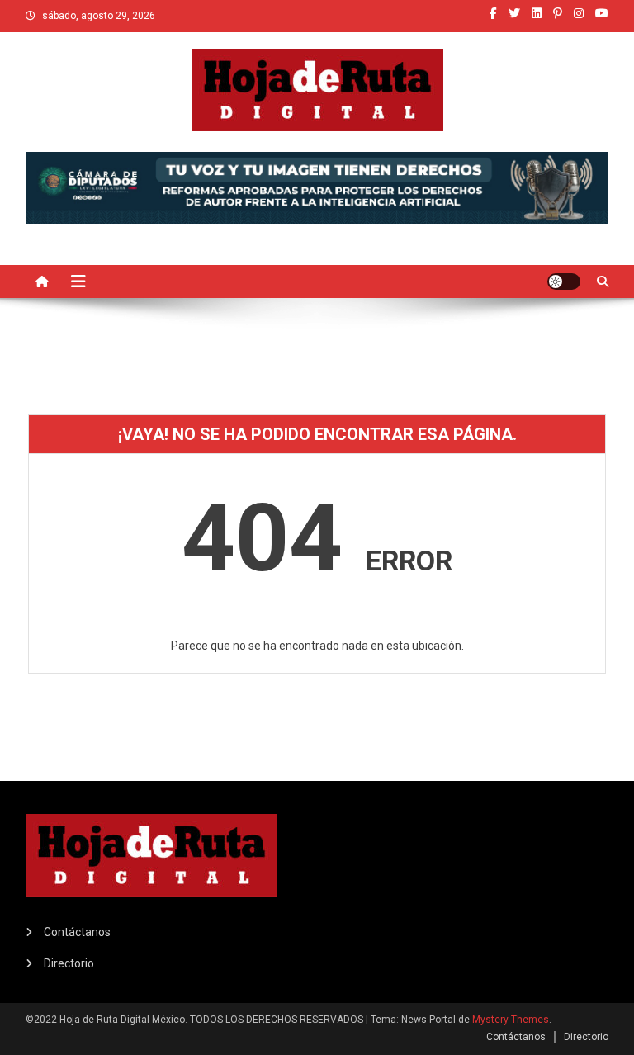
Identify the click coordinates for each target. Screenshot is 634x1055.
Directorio (69, 963)
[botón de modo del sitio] (563, 281)
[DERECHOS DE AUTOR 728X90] (317, 186)
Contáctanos (77, 932)
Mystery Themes (510, 1019)
